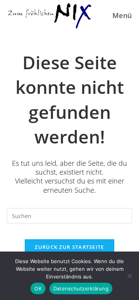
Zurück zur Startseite (69, 246)
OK (38, 288)
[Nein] (129, 276)
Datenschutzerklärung (80, 288)
